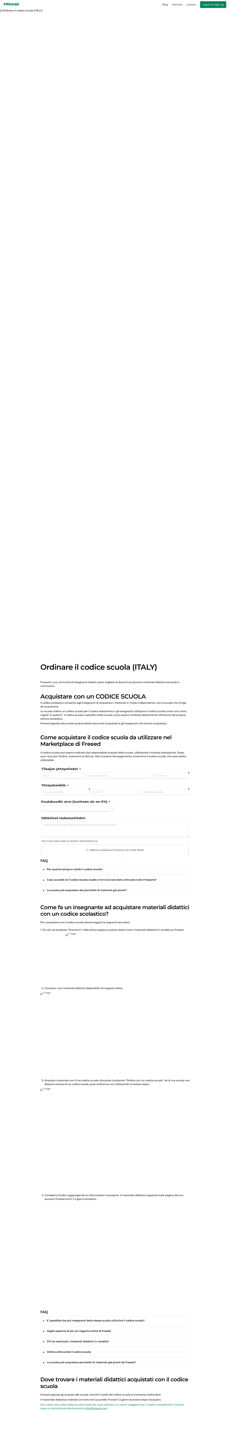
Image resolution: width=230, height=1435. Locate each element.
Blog (165, 4)
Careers (191, 4)
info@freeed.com (96, 1408)
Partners (177, 4)
